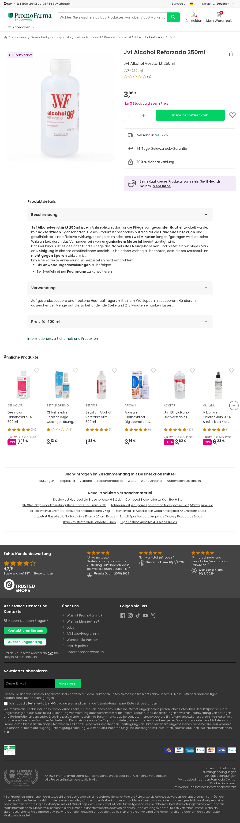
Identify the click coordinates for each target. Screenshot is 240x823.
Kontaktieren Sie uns (25, 630)
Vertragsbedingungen (220, 776)
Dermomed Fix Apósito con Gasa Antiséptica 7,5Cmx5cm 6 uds (160, 511)
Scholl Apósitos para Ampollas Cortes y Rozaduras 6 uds (161, 516)
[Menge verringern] (128, 115)
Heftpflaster (67, 481)
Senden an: (180, 4)
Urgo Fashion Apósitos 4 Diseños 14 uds (148, 522)
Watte (132, 481)
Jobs (70, 627)
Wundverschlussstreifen (183, 481)
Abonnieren (68, 683)
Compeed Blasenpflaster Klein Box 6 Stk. (154, 499)
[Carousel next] (234, 405)
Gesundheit (38, 37)
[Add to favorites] (232, 115)
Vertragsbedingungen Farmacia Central (207, 779)
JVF (126, 70)
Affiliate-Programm (83, 633)
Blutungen (46, 481)
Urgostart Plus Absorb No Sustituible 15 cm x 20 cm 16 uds (74, 516)
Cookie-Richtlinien (223, 783)
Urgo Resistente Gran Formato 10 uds (89, 522)
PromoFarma (17, 37)
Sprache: (215, 4)
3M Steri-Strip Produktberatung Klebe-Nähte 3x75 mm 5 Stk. (64, 505)
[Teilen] (231, 54)
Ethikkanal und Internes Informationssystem (204, 787)
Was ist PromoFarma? (84, 615)
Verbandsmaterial (88, 37)
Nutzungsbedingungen (219, 772)
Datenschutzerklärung (45, 703)
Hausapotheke (60, 37)
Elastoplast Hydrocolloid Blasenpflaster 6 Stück (87, 499)
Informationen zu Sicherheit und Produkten (62, 338)
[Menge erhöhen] (143, 115)
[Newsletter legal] (6, 703)
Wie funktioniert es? (83, 621)
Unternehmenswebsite (85, 652)
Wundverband (151, 481)
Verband (86, 481)
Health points (77, 645)
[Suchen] (173, 17)
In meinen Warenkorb (190, 115)
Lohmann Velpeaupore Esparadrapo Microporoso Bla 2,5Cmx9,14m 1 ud (162, 505)
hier (50, 653)
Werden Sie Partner (82, 639)
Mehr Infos (162, 186)
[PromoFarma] (30, 17)
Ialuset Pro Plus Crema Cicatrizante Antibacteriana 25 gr (70, 511)
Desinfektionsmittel (117, 37)
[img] (60, 108)
